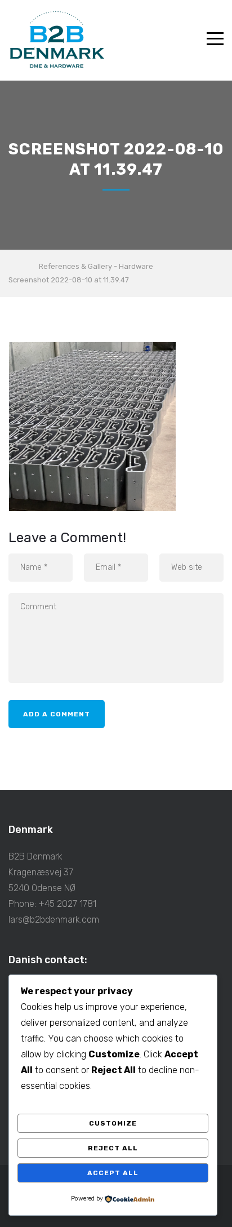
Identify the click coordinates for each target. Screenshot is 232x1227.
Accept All (113, 1173)
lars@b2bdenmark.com (53, 919)
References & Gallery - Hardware (96, 266)
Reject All (113, 1148)
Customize (113, 1123)
